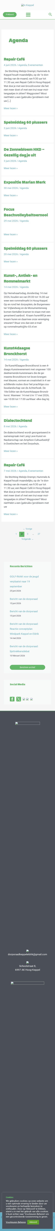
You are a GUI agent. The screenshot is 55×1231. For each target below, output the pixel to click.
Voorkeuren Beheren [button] (16, 1222)
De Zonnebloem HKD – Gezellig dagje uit (24, 152)
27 (39, 534)
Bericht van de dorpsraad (24, 598)
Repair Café (14, 59)
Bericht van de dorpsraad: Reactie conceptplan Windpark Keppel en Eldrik (24, 628)
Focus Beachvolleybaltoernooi (26, 212)
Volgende (28, 539)
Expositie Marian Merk (25, 182)
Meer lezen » (11, 108)
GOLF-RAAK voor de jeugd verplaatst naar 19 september (24, 581)
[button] (10, 14)
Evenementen (35, 65)
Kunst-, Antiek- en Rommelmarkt (20, 278)
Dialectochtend (18, 420)
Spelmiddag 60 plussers (25, 122)
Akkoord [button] (33, 1222)
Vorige (27, 529)
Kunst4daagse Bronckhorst (17, 351)
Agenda (22, 65)
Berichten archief (27, 667)
